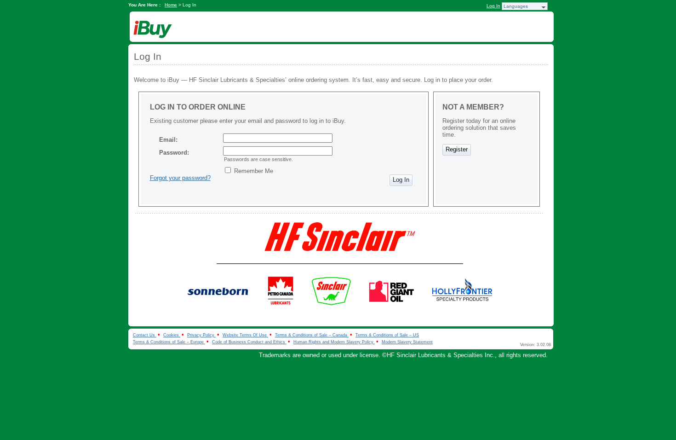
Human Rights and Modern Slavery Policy (334, 342)
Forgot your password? (180, 177)
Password (173, 152)
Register (457, 149)
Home (171, 4)
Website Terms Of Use (245, 335)
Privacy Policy (201, 335)
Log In (493, 5)
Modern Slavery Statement (407, 342)
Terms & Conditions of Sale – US (387, 335)
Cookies (171, 335)
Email (167, 139)
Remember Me (253, 171)
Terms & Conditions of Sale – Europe (169, 342)
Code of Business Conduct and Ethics (249, 342)
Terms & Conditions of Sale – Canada (312, 335)
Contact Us (144, 335)
